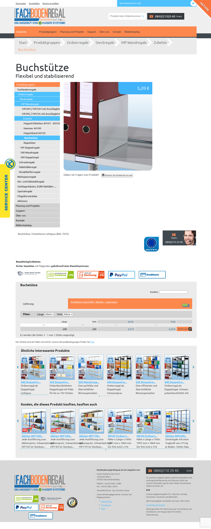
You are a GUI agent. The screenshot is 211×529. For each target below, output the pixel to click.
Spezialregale (24, 191)
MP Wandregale (134, 42)
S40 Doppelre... (31, 382)
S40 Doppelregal (30, 157)
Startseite (21, 3)
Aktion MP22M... (176, 436)
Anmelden (34, 3)
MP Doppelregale (30, 147)
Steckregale (105, 42)
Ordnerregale (78, 42)
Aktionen (22, 200)
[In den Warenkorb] (184, 329)
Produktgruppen (48, 32)
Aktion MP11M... (89, 436)
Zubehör (160, 42)
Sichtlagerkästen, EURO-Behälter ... (36, 186)
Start (23, 42)
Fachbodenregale (26, 89)
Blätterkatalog (132, 32)
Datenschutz (106, 501)
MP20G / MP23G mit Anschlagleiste (41, 113)
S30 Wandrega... (88, 382)
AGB (103, 508)
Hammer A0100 (32, 128)
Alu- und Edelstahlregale (30, 181)
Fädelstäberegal (27, 166)
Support (91, 32)
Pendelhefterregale (29, 171)
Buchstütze (27, 49)
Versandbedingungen (155, 504)
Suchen (154, 291)
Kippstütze (30, 142)
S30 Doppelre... (59, 382)
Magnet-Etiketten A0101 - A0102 (42, 123)
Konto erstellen (51, 3)
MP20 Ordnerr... (118, 436)
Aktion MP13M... (61, 436)
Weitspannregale (26, 176)
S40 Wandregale (30, 152)
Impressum (106, 505)
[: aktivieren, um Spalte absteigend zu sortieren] (44, 325)
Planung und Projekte (72, 32)
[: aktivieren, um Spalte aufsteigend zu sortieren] (82, 325)
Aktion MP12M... (32, 436)
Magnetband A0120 (34, 132)
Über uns (104, 32)
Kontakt (117, 32)
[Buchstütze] (108, 126)
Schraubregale (27, 162)
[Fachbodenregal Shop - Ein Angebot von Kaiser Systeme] (39, 16)
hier (92, 341)
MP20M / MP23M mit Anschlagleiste (42, 108)
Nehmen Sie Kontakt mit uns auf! (118, 175)
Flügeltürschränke (27, 196)
